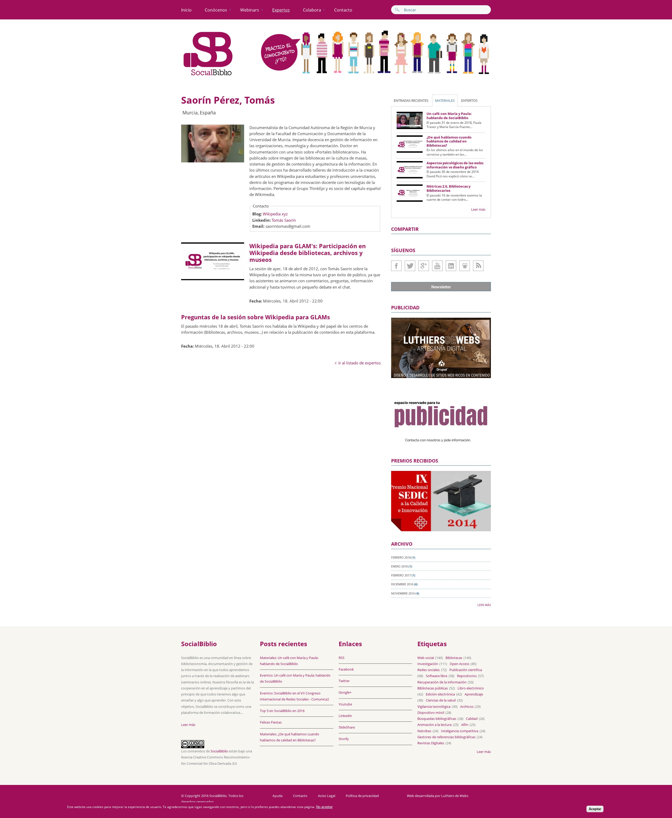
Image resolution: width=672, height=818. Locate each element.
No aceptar (324, 807)
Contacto (343, 10)
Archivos (467, 706)
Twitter (410, 266)
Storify (344, 738)
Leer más (478, 209)
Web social (425, 657)
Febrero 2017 (401, 575)
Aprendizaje (474, 694)
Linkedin (451, 266)
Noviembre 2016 (403, 593)
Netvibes (424, 731)
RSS (341, 657)
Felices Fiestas (271, 722)
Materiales (445, 100)
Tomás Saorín (284, 220)
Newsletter (441, 287)
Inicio (186, 10)
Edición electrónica (440, 694)
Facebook (396, 266)
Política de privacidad (362, 796)
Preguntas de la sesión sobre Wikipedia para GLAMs (255, 317)
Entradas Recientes (411, 100)
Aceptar (595, 809)
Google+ (423, 266)
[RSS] (478, 266)
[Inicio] (208, 75)
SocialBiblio (219, 751)
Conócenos (216, 10)
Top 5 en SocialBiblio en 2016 (282, 710)
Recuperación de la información (441, 682)
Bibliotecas (453, 657)
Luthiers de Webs (454, 795)
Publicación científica (465, 669)
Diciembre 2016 (402, 584)
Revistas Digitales (430, 743)
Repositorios (467, 675)
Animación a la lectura (434, 724)
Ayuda (277, 796)
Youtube (437, 266)
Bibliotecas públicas (432, 688)
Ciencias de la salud (441, 700)
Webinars (249, 10)
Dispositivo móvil (430, 712)
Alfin (464, 724)
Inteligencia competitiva (459, 731)
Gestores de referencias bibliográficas (446, 737)
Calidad (471, 718)
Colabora (312, 10)
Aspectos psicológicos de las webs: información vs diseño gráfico (455, 165)
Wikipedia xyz (275, 213)
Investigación (427, 663)
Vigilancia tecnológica (433, 706)
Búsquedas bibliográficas (436, 718)
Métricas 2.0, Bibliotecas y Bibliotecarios (448, 188)
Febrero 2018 (401, 557)
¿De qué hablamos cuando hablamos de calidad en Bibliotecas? (449, 141)
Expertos (281, 10)
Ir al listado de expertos (359, 362)
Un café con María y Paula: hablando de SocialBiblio (449, 115)
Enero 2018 (399, 566)
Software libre (436, 675)
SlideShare (464, 266)
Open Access (459, 663)
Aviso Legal (326, 796)
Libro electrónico (471, 688)
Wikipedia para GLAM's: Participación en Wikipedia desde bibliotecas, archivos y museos (307, 253)
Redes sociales (428, 669)
